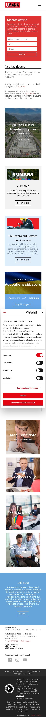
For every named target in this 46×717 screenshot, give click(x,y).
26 (26, 156)
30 (34, 156)
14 (32, 153)
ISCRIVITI (23, 613)
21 (15, 156)
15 (34, 153)
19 (11, 156)
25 (24, 156)
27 (28, 156)
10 (24, 153)
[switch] (39, 363)
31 (36, 156)
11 (26, 153)
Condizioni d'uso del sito (27, 702)
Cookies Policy (21, 707)
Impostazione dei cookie (27, 388)
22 (17, 156)
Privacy (9, 704)
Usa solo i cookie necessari (23, 403)
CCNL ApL (20, 709)
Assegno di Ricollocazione (23, 474)
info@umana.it (25, 641)
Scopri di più (23, 144)
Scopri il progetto (23, 304)
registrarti (22, 86)
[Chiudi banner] (42, 313)
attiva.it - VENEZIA (36, 715)
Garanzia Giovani (23, 512)
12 (28, 153)
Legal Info (11, 702)
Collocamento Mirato (23, 549)
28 (30, 156)
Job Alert (30, 93)
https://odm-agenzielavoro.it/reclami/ (24, 697)
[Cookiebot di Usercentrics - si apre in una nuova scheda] (27, 312)
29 (32, 156)
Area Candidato (23, 435)
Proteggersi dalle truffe (23, 673)
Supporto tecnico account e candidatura (22, 671)
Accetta (23, 395)
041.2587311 (13, 641)
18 (9, 156)
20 (13, 156)
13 (30, 153)
